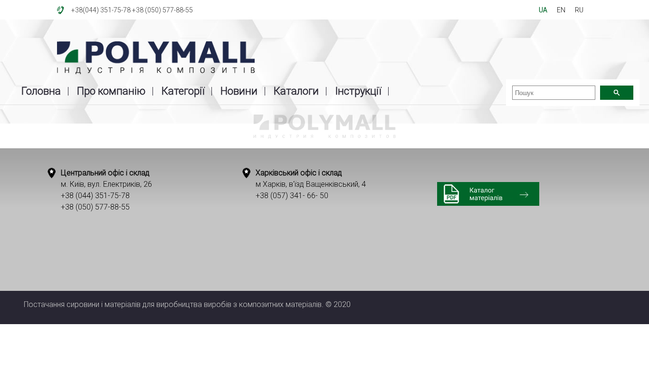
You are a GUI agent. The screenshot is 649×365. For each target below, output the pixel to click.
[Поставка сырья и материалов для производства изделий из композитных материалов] (156, 58)
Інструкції (358, 91)
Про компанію (111, 91)
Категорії (183, 91)
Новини (239, 91)
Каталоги (296, 91)
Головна (41, 91)
